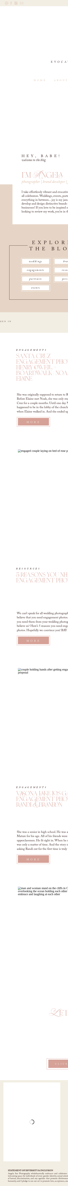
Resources (28, 569)
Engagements (31, 350)
